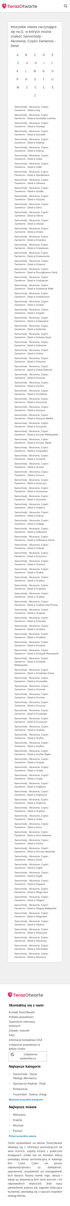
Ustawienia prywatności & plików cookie (24, 1046)
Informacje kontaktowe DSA (25, 1040)
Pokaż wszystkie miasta (22, 1136)
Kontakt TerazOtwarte (22, 1012)
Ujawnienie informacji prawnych (22, 1023)
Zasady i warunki (19, 1030)
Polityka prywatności (21, 1017)
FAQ (11, 1035)
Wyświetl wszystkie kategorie (26, 1099)
